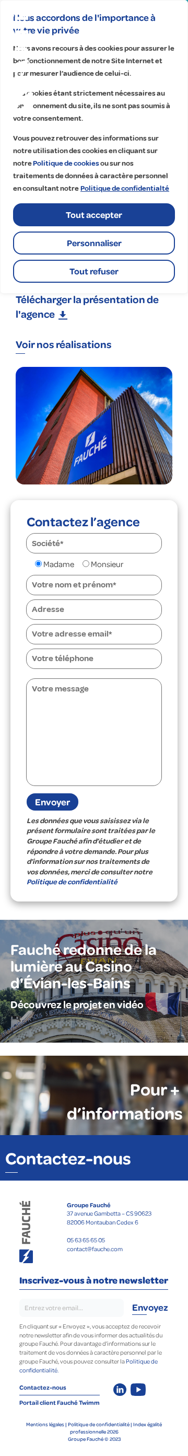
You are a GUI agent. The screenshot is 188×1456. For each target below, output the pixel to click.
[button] (94, 306)
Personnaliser (94, 242)
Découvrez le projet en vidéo (77, 1004)
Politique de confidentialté (124, 188)
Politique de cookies (66, 163)
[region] (94, 147)
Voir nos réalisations (64, 344)
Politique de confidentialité (72, 881)
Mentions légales (45, 1424)
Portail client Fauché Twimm (59, 1402)
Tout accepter (94, 214)
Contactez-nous (68, 1158)
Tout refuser (94, 270)
